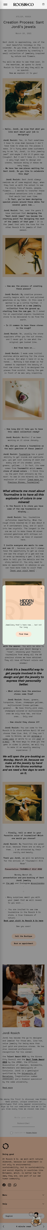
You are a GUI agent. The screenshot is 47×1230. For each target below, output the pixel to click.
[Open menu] (5, 4)
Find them (23, 634)
